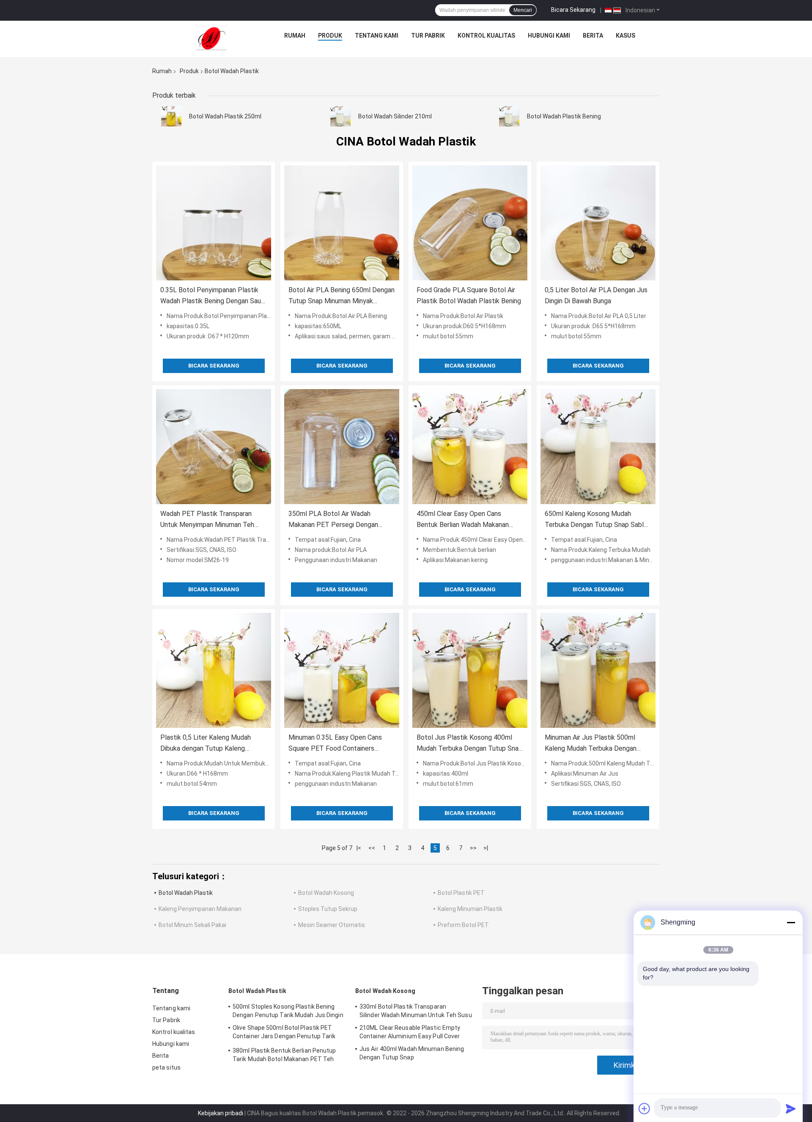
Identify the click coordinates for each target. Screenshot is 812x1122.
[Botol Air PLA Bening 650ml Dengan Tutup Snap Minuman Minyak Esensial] (341, 222)
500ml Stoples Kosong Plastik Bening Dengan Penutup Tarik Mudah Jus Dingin (288, 1010)
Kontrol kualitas (486, 35)
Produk (330, 35)
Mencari (522, 10)
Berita (593, 35)
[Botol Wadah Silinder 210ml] (340, 116)
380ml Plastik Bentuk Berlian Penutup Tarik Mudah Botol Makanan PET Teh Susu (284, 1056)
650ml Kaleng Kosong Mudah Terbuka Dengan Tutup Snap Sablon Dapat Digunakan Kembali (598, 520)
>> (473, 848)
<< (371, 848)
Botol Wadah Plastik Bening (564, 116)
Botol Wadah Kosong (326, 892)
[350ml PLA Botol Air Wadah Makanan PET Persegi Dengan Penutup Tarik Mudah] (341, 446)
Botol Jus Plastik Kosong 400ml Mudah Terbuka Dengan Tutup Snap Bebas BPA (469, 743)
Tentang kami (376, 35)
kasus (625, 35)
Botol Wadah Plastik (186, 892)
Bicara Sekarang (573, 9)
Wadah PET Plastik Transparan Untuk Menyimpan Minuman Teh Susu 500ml (207, 520)
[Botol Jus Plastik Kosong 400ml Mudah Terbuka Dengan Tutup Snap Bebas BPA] (469, 670)
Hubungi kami (549, 35)
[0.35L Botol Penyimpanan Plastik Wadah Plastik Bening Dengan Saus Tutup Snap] (213, 222)
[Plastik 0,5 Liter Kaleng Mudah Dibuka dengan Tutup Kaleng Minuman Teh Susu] (213, 670)
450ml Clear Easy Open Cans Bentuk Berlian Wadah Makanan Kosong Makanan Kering (463, 520)
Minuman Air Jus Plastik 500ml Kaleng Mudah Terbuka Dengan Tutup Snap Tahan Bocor (590, 743)
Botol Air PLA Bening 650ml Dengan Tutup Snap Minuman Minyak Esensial (341, 296)
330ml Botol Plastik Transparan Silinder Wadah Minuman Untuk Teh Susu (415, 1010)
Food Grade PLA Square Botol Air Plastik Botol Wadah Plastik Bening (469, 295)
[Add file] (644, 1108)
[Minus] (791, 922)
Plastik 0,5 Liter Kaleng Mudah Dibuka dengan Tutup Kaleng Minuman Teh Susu (205, 743)
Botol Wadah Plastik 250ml (225, 116)
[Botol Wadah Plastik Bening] (509, 116)
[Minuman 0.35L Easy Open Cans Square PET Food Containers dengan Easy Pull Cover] (341, 670)
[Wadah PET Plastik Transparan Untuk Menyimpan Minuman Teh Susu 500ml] (213, 446)
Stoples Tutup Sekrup (327, 908)
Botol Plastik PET (461, 892)
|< (359, 848)
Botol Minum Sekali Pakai (192, 925)
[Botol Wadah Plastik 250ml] (171, 116)
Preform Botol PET (463, 925)
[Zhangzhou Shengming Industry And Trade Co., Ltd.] (211, 37)
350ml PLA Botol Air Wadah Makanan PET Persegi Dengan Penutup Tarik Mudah (333, 520)
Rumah (294, 35)
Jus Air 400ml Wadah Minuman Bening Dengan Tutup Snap (411, 1053)
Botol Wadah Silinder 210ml (395, 116)
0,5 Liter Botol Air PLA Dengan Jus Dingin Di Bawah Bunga (596, 295)
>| (485, 848)
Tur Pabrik (428, 35)
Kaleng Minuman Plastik (470, 908)
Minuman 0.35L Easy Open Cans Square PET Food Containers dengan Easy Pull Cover (335, 743)
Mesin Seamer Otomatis (331, 925)
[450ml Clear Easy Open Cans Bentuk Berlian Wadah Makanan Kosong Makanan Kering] (469, 446)
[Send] (791, 1108)
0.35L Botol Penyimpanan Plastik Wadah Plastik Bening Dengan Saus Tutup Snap (212, 296)
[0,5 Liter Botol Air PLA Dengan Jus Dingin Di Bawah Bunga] (598, 222)
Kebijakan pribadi (220, 1113)
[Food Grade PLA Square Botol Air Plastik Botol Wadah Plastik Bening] (469, 222)
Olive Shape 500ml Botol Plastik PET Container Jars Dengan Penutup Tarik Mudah (284, 1033)
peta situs (166, 1067)
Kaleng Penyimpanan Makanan (200, 908)
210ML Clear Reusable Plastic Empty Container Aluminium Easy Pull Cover (409, 1032)
